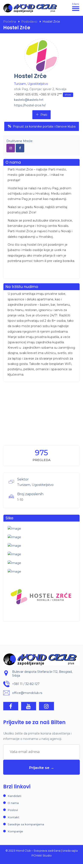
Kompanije (15, 831)
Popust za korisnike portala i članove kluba (42, 126)
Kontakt (13, 817)
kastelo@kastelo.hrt (28, 100)
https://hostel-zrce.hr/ (30, 105)
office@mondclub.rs (27, 693)
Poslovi (13, 810)
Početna (9, 22)
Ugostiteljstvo (37, 84)
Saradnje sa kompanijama (26, 824)
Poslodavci (29, 22)
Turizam (20, 84)
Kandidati (14, 796)
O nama (13, 803)
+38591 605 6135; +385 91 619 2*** (42, 94)
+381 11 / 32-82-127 (26, 684)
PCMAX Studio (41, 855)
